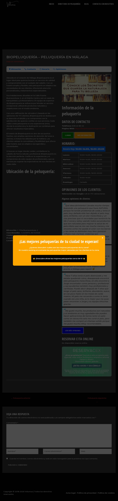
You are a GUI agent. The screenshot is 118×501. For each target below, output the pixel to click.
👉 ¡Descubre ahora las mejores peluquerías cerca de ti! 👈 (59, 258)
